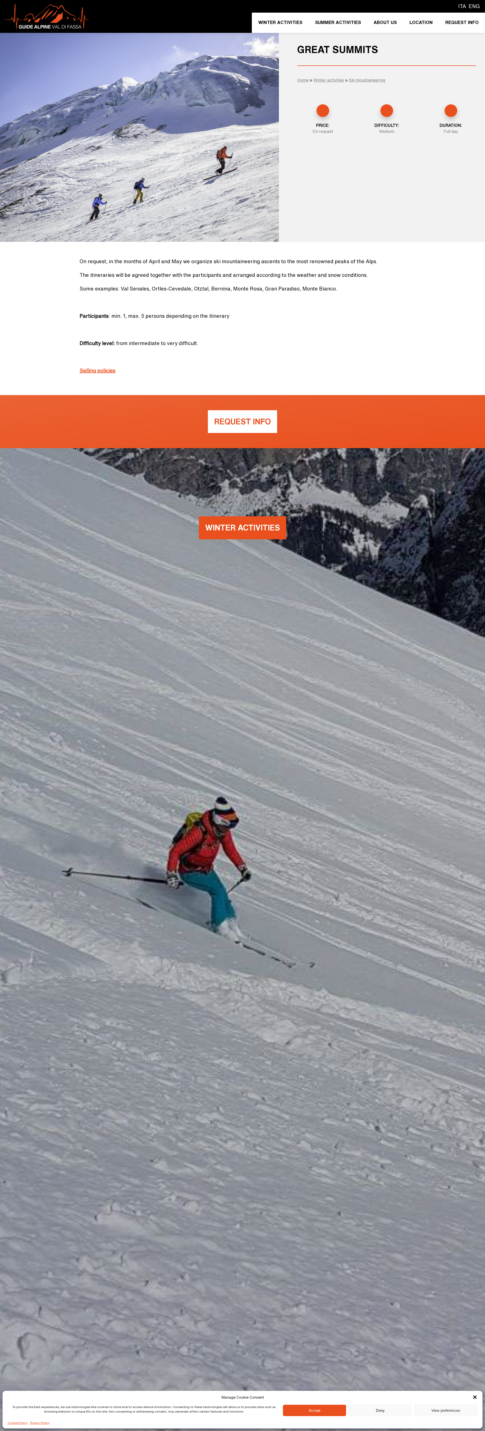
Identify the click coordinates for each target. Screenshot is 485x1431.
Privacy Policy (40, 1422)
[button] (474, 1397)
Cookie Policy (18, 1422)
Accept (314, 1410)
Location (421, 22)
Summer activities (338, 22)
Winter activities (280, 22)
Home (303, 80)
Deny (380, 1410)
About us (385, 22)
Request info (462, 22)
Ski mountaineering (367, 80)
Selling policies (97, 370)
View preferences (445, 1410)
